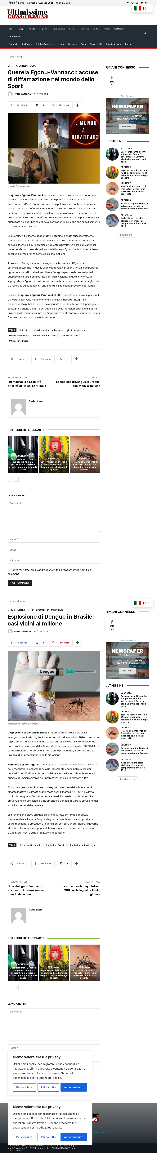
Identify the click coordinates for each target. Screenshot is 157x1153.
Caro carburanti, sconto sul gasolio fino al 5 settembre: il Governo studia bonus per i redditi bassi (23, 464)
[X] (137, 3)
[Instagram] (132, 3)
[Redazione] (11, 93)
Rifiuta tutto (48, 1137)
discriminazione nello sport (48, 330)
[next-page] (16, 479)
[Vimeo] (141, 3)
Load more (126, 234)
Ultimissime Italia (69, 335)
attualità (126, 215)
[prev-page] (10, 479)
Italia (32, 66)
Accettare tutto (73, 1137)
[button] (145, 32)
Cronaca (53, 458)
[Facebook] (128, 3)
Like (112, 76)
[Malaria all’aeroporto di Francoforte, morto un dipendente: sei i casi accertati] (85, 454)
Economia (22, 456)
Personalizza (24, 1137)
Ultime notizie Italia (19, 335)
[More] (78, 105)
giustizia (22, 66)
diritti (20, 57)
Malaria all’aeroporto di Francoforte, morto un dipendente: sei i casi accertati (85, 466)
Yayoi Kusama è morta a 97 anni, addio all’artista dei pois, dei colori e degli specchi (53, 466)
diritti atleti (24, 330)
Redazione (24, 94)
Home (11, 57)
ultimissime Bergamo (44, 335)
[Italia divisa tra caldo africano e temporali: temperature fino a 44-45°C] (112, 220)
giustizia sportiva (76, 330)
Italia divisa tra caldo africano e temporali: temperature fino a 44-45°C (133, 222)
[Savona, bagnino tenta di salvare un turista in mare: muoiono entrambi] (112, 204)
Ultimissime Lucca (18, 340)
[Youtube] (146, 3)
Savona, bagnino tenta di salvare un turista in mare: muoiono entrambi (134, 206)
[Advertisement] (96, 15)
